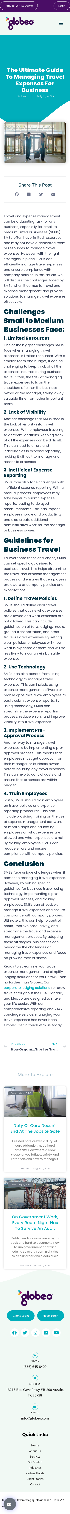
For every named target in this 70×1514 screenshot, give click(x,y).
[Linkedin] (46, 1332)
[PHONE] (35, 1355)
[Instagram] (35, 1332)
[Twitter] (25, 1332)
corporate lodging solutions (27, 987)
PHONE (35, 1360)
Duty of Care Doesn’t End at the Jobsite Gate (35, 1128)
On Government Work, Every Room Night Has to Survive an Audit (35, 1222)
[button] (10, 1504)
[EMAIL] (35, 1407)
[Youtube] (56, 1332)
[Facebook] (14, 1332)
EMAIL (35, 1412)
